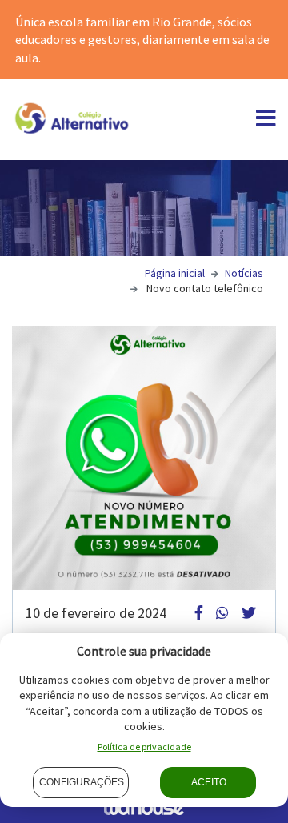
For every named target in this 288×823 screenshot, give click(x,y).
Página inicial (175, 273)
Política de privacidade (144, 747)
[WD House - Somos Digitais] (144, 807)
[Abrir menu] (266, 121)
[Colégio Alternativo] (72, 118)
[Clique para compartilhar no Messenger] (222, 613)
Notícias (244, 273)
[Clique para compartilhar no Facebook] (198, 613)
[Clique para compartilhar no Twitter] (249, 613)
